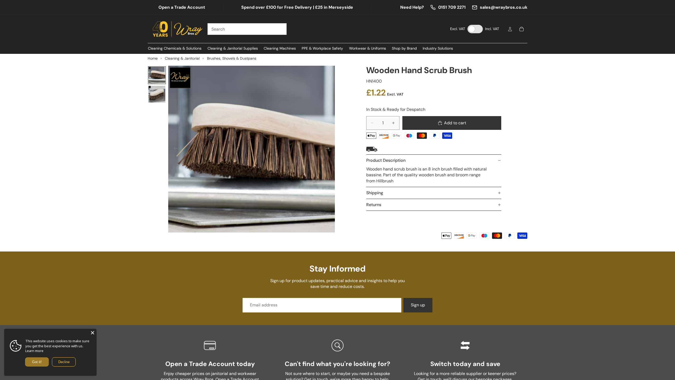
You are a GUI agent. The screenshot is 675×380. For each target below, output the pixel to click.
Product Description (386, 160)
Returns (373, 204)
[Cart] (521, 29)
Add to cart (455, 123)
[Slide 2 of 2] (156, 94)
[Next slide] (329, 149)
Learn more (34, 350)
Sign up (418, 305)
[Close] (92, 332)
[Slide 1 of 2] (156, 75)
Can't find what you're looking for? (337, 364)
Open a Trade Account (181, 7)
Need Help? (412, 7)
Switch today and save (465, 364)
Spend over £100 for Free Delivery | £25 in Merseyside (297, 7)
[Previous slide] (174, 149)
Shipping (374, 193)
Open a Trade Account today (210, 364)
